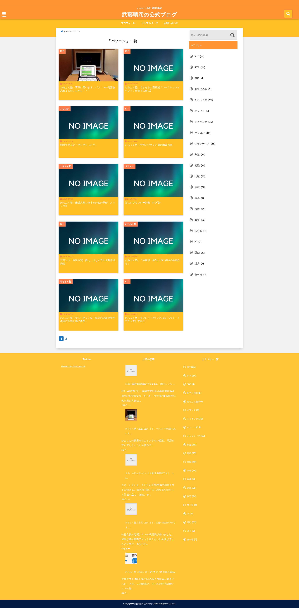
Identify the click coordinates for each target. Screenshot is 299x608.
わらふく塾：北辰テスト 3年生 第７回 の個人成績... (150, 571)
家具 (197, 197)
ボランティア (202, 143)
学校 (197, 187)
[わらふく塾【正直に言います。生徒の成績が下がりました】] (129, 509)
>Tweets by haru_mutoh (73, 366)
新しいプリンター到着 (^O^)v (142, 202)
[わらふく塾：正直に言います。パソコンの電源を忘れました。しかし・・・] (129, 415)
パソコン (200, 132)
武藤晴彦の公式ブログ (149, 14)
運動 (197, 252)
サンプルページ (149, 23)
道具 (197, 263)
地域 (197, 176)
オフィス (200, 110)
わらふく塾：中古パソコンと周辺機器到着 (148, 144)
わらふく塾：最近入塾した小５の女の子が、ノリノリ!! (87, 204)
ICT (197, 56)
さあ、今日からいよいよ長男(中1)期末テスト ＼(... (149, 475)
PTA (197, 67)
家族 (197, 208)
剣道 (197, 154)
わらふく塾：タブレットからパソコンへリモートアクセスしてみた (152, 319)
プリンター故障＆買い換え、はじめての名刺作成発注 (87, 262)
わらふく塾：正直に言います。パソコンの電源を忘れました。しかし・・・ (87, 89)
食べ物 (198, 274)
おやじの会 (201, 89)
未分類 (198, 230)
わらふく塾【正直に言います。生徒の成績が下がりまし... (150, 524)
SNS (197, 78)
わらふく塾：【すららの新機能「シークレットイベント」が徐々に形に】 (152, 89)
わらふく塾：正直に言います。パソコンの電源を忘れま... (150, 431)
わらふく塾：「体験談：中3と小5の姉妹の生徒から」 (152, 262)
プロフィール (128, 23)
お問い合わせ (171, 23)
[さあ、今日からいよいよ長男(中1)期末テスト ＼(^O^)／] (129, 460)
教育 (197, 219)
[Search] (232, 35)
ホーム (66, 31)
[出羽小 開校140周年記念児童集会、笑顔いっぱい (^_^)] (129, 370)
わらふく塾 (201, 99)
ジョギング (201, 121)
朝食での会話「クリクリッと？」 (79, 144)
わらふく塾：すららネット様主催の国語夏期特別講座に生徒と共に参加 (87, 319)
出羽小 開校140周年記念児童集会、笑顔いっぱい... (150, 384)
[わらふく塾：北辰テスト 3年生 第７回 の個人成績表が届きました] (129, 558)
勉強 (197, 165)
